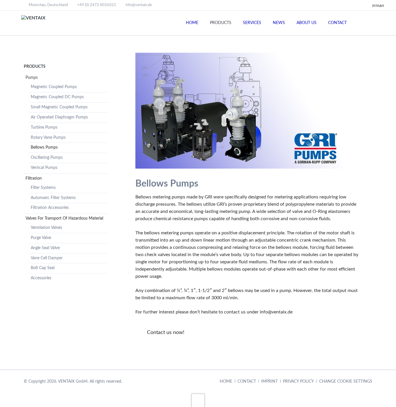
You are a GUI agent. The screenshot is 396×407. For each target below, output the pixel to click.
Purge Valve (41, 238)
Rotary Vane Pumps (48, 138)
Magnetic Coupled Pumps (54, 87)
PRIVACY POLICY (298, 381)
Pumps (32, 78)
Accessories (41, 278)
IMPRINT (269, 381)
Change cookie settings (345, 381)
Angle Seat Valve (45, 248)
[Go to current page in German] (374, 5)
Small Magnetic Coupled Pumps (59, 107)
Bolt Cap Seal (43, 268)
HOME (226, 381)
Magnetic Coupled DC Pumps (57, 97)
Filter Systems (43, 188)
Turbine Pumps (44, 127)
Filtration (34, 178)
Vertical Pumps (44, 168)
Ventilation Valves (46, 228)
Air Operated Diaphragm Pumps (59, 117)
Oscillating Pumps (47, 158)
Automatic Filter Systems (53, 198)
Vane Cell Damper (47, 258)
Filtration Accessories (50, 208)
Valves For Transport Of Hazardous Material (64, 218)
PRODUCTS (35, 67)
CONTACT (246, 381)
